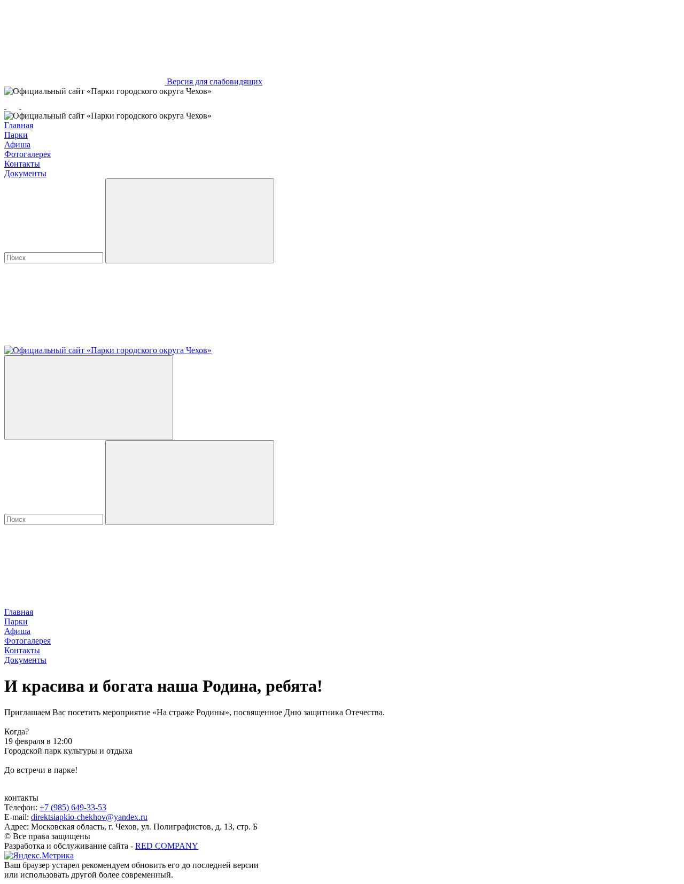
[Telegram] (5, 106)
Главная (18, 125)
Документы (25, 173)
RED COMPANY (166, 845)
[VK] (13, 106)
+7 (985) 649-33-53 (73, 807)
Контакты (22, 163)
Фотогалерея (27, 154)
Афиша (17, 144)
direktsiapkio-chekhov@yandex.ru (89, 817)
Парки (16, 134)
